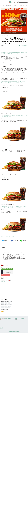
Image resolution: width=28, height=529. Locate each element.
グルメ (2, 35)
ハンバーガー (10, 35)
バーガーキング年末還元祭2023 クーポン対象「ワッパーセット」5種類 (12, 57)
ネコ (7, 309)
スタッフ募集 (16, 320)
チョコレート (10, 304)
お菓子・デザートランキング (4, 267)
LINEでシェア (24, 240)
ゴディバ (3, 304)
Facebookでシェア (15, 240)
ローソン (6, 304)
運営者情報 (16, 319)
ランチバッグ (1, 5)
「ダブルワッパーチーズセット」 (8, 60)
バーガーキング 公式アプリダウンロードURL (7, 236)
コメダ (11, 301)
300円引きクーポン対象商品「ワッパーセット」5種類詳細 (11, 58)
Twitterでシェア (6, 240)
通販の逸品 (3, 301)
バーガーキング (6, 35)
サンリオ (9, 306)
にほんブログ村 (3, 281)
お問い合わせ (23, 319)
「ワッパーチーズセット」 (7, 59)
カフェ (6, 306)
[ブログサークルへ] (7, 272)
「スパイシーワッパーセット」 (8, 62)
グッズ (9, 320)
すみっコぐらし (3, 309)
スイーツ (3, 306)
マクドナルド (7, 301)
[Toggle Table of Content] (25, 56)
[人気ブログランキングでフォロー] (7, 269)
